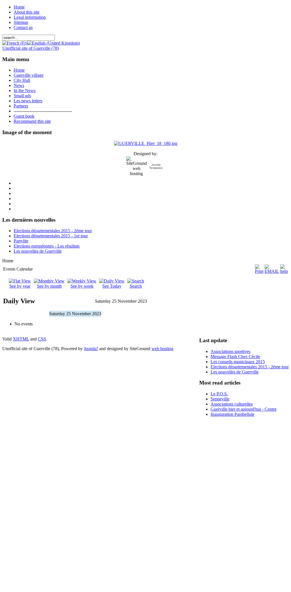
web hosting (162, 348)
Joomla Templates (156, 166)
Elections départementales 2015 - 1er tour (51, 235)
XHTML (21, 338)
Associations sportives (230, 351)
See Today (111, 286)
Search (136, 286)
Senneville (220, 398)
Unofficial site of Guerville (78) (30, 48)
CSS (42, 338)
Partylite (21, 240)
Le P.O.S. (219, 393)
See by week (81, 286)
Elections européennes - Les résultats (47, 246)
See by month (49, 286)
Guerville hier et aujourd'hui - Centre (244, 409)
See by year (19, 286)
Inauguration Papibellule (232, 414)
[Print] (259, 271)
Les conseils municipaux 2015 (238, 361)
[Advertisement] (216, 506)
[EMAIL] (272, 271)
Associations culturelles (232, 404)
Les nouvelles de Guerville (38, 251)
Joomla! (91, 348)
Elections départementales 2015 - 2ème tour (53, 230)
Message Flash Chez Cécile (235, 356)
